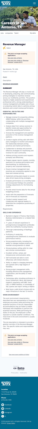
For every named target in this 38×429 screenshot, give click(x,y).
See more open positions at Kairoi (19, 354)
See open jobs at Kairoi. (15, 58)
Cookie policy (23, 372)
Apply (5, 77)
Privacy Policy (11, 423)
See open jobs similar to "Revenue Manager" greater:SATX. (18, 61)
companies (9, 33)
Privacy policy (14, 372)
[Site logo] (6, 3)
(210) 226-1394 (6, 400)
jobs (2, 33)
